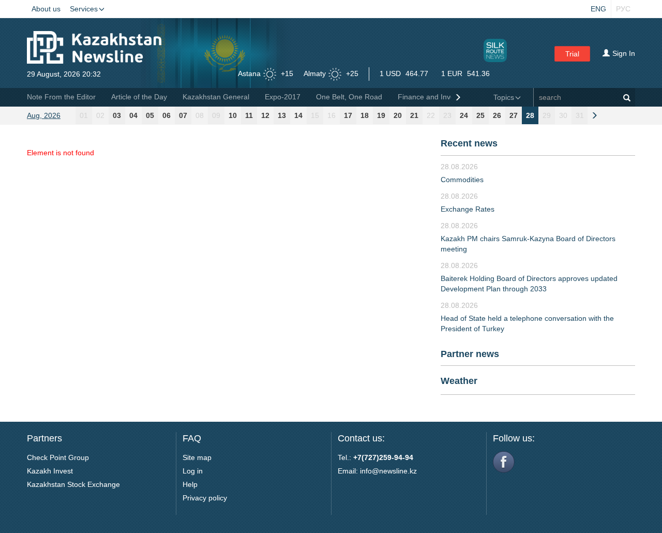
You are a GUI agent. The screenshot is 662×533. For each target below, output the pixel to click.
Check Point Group (58, 457)
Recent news (469, 143)
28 (530, 115)
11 (249, 115)
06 (166, 115)
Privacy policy (205, 498)
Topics (503, 97)
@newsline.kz (394, 471)
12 (265, 115)
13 (282, 115)
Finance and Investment (437, 97)
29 (547, 115)
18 (364, 115)
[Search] (627, 97)
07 (183, 115)
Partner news (470, 354)
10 (233, 115)
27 (513, 115)
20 (398, 115)
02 (100, 115)
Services (84, 9)
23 (447, 115)
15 (315, 115)
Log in (193, 471)
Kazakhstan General (216, 97)
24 (464, 115)
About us (46, 9)
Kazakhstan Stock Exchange (73, 484)
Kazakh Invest (50, 471)
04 (133, 115)
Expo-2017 (282, 97)
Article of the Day (139, 97)
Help (190, 484)
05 (150, 115)
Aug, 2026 (44, 115)
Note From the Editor (61, 97)
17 (348, 115)
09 (216, 115)
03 (117, 115)
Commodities (462, 179)
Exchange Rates (467, 209)
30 (563, 115)
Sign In (623, 53)
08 (199, 115)
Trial (572, 54)
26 (497, 115)
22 (431, 115)
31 (580, 115)
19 (381, 115)
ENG (598, 9)
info (366, 471)
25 (480, 115)
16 (331, 115)
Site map (197, 457)
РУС (623, 9)
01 (84, 115)
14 (298, 115)
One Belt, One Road (349, 97)
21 (414, 115)
